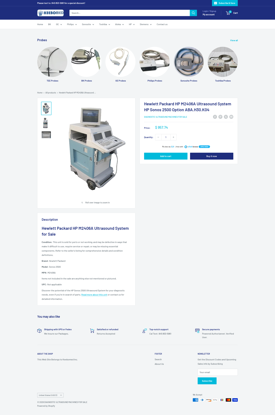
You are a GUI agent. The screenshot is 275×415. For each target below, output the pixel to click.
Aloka (118, 24)
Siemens (144, 24)
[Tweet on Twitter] (226, 116)
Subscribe (207, 380)
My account (209, 14)
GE (57, 24)
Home (40, 24)
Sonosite (86, 24)
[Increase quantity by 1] (173, 137)
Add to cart (165, 156)
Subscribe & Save (227, 3)
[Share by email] (231, 116)
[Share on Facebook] (215, 116)
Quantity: (148, 137)
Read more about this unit (94, 294)
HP (130, 24)
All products (50, 92)
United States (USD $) (48, 395)
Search (158, 359)
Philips (70, 24)
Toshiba (103, 24)
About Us (159, 363)
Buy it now (211, 156)
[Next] (237, 61)
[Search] (193, 13)
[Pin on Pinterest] (220, 116)
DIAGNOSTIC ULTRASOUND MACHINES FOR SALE (165, 117)
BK (49, 24)
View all (234, 40)
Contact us (162, 24)
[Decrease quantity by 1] (158, 137)
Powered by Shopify (46, 406)
